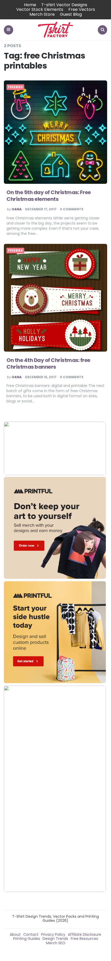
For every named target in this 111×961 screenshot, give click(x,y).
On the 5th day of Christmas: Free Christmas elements (48, 196)
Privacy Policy (53, 934)
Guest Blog (71, 14)
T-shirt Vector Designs (64, 5)
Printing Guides (26, 938)
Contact (30, 934)
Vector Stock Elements (39, 9)
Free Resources (84, 938)
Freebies (15, 87)
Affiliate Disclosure (84, 934)
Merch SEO (55, 943)
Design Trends (55, 938)
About (15, 934)
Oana (17, 209)
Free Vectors (81, 9)
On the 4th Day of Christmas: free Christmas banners (48, 363)
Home (30, 5)
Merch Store (42, 14)
